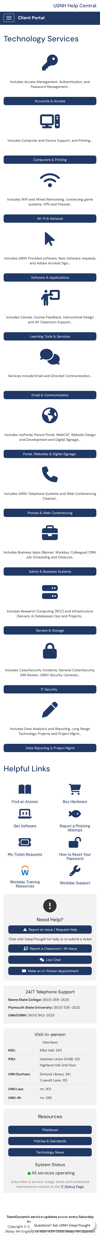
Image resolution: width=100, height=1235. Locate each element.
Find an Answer (25, 801)
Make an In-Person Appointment (53, 971)
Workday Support (75, 882)
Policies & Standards (50, 1141)
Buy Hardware (75, 801)
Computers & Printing (50, 159)
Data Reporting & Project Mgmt (50, 748)
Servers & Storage (50, 630)
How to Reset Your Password (75, 856)
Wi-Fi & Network (50, 218)
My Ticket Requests (25, 854)
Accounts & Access (50, 101)
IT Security (50, 689)
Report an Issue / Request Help (52, 929)
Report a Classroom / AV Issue (53, 948)
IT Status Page (72, 1186)
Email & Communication (50, 395)
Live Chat (53, 960)
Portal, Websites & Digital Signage (49, 454)
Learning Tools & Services (50, 336)
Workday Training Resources (25, 883)
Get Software (25, 825)
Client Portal (31, 18)
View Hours (50, 1042)
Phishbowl (50, 1130)
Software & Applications (50, 277)
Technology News (50, 1152)
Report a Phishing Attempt (75, 827)
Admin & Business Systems (50, 571)
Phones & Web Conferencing (50, 513)
